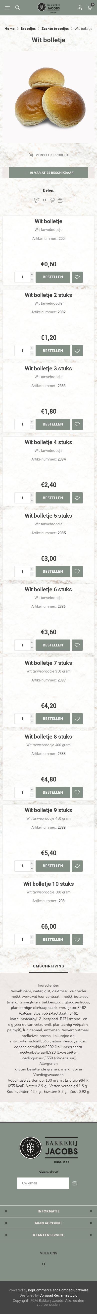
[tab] (48, 966)
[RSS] (53, 1263)
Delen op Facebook (45, 200)
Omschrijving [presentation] (48, 966)
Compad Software (73, 1290)
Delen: (48, 190)
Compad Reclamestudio (58, 1295)
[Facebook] (44, 1264)
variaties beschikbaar (51, 173)
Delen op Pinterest (52, 200)
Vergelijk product (52, 155)
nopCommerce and (43, 1290)
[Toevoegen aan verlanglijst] (77, 277)
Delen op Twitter (37, 200)
